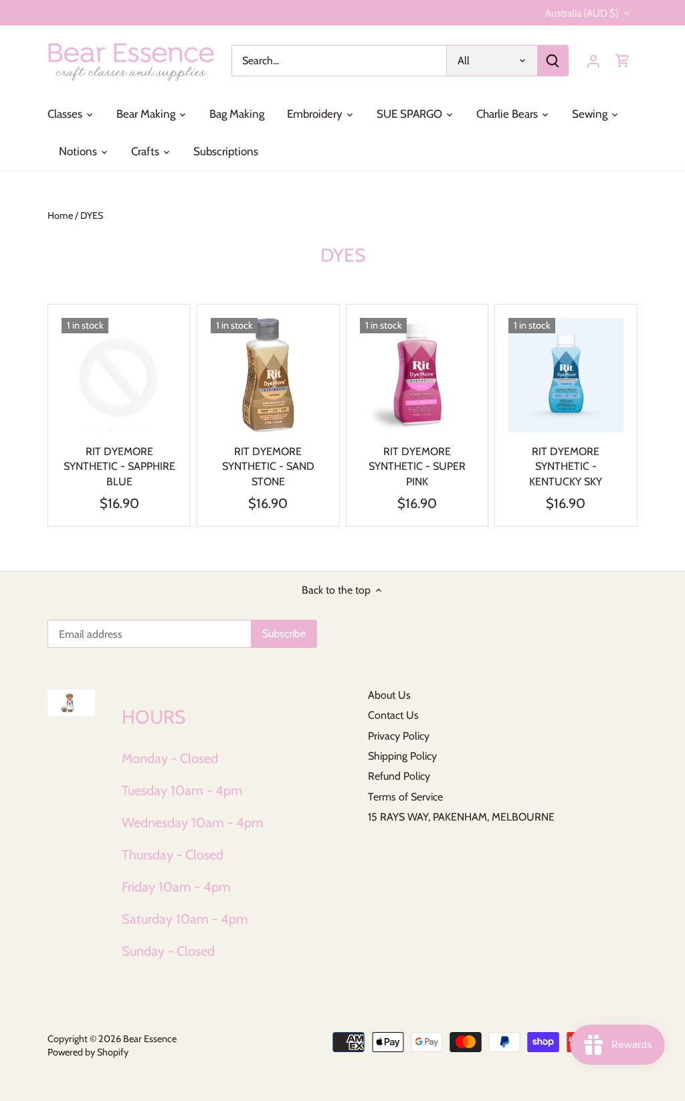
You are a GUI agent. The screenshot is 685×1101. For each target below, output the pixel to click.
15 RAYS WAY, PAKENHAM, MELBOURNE (461, 817)
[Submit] (552, 61)
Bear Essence (150, 1039)
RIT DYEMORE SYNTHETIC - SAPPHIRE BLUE (119, 466)
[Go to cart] (623, 60)
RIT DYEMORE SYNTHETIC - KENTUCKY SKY (565, 466)
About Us (389, 695)
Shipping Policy (402, 756)
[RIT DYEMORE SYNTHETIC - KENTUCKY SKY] (565, 375)
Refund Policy (399, 776)
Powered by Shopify (87, 1052)
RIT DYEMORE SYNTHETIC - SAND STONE (268, 466)
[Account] (593, 60)
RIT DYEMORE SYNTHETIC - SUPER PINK (417, 466)
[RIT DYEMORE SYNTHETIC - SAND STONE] (268, 375)
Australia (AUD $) (582, 13)
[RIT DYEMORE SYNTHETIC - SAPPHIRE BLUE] (119, 375)
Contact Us (393, 715)
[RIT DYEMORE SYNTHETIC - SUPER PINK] (417, 375)
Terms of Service (405, 796)
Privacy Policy (398, 736)
